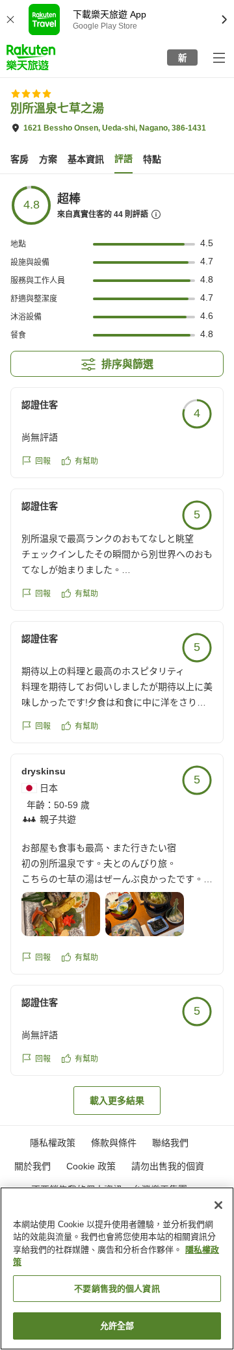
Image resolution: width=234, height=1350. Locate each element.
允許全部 (117, 1326)
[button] (31, 57)
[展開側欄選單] (218, 57)
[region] (117, 1268)
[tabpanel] (117, 649)
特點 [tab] (152, 159)
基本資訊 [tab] (86, 159)
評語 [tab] (123, 158)
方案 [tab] (48, 159)
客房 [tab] (19, 159)
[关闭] (218, 1205)
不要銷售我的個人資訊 (116, 1288)
